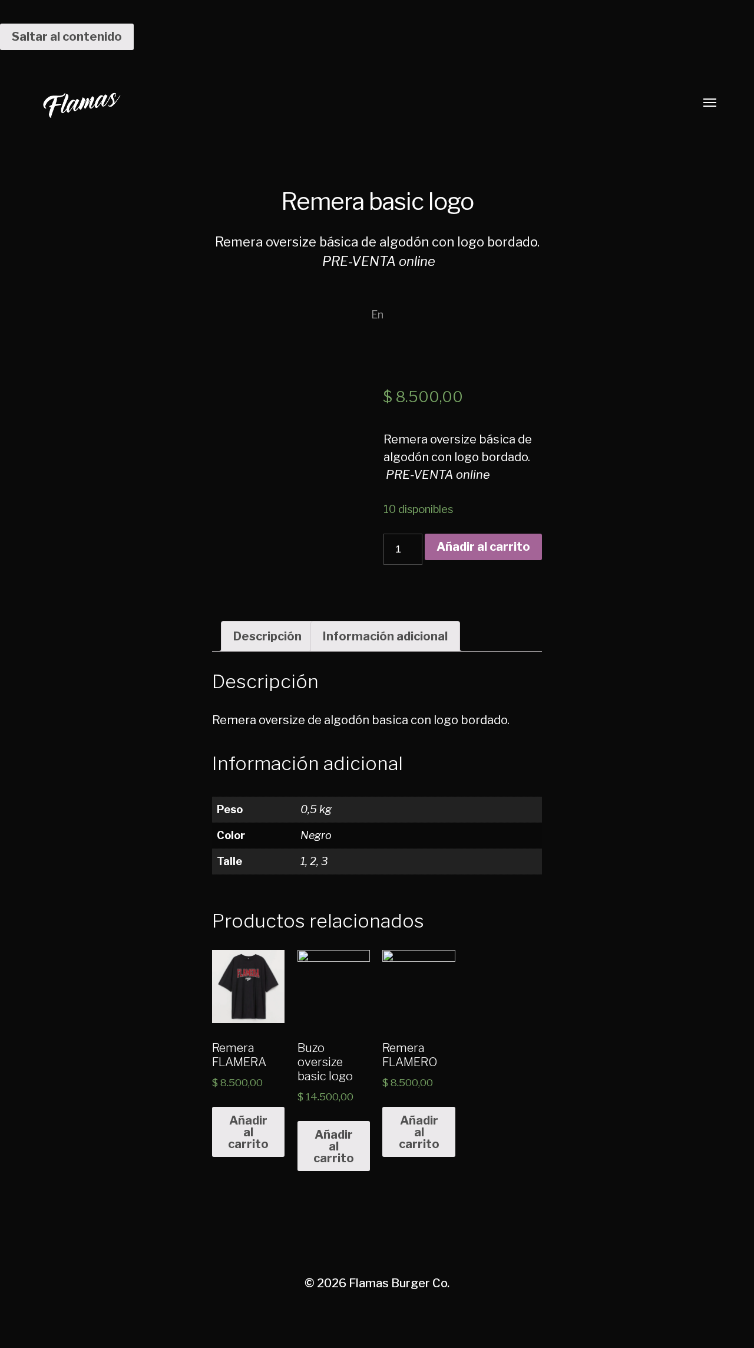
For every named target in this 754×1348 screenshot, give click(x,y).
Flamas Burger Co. (399, 1283)
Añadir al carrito (483, 547)
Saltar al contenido (67, 36)
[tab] (267, 636)
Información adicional (385, 636)
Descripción (267, 636)
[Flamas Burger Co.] (353, 103)
